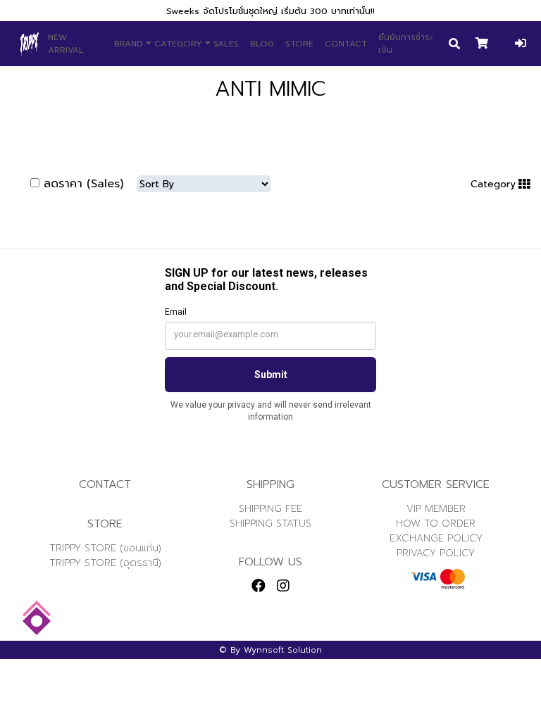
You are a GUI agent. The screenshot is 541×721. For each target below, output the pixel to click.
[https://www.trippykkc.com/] (29, 43)
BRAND (128, 43)
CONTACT (346, 43)
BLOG (262, 43)
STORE (299, 43)
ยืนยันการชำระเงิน (405, 43)
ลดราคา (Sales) (83, 183)
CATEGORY (178, 43)
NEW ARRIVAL (66, 43)
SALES (226, 43)
